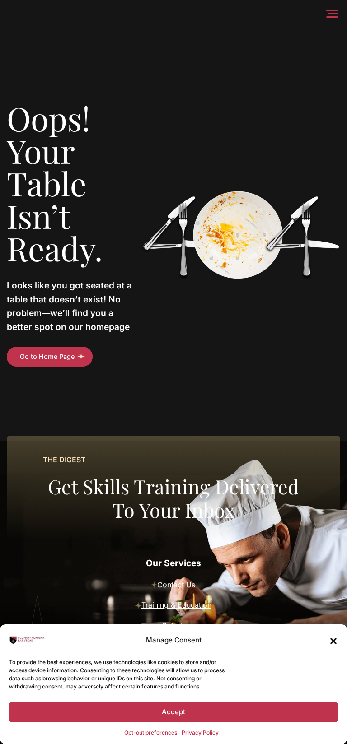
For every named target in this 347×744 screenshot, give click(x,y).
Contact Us (176, 584)
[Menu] (334, 13)
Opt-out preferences (150, 732)
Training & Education (176, 604)
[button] (333, 640)
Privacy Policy (200, 732)
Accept (173, 711)
